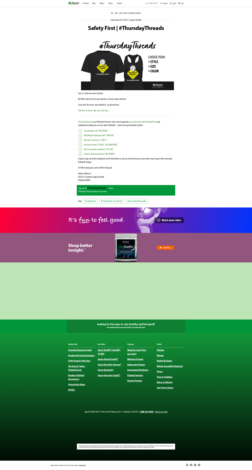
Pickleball (90, 201)
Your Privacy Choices (165, 387)
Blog (93, 3)
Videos (102, 3)
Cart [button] (182, 3)
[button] (164, 3)
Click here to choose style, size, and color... (93, 110)
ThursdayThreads (136, 201)
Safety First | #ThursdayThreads (130, 13)
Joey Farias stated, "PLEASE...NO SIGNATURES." (101, 144)
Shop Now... (167, 248)
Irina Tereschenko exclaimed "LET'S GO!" (99, 149)
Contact (119, 3)
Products (86, 3)
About (110, 3)
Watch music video (171, 220)
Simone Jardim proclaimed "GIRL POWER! (99, 154)
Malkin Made (82, 465)
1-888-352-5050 (146, 411)
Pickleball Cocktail (111, 201)
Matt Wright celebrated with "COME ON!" (99, 135)
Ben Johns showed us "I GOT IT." (95, 140)
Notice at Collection (164, 382)
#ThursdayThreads (85, 121)
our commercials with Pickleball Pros (142, 121)
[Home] (112, 13)
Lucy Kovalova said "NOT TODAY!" (96, 130)
